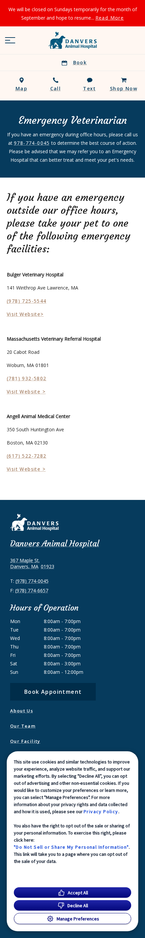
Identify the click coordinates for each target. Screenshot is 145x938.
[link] (72, 40)
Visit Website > (26, 391)
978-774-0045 (32, 143)
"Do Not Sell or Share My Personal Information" (71, 847)
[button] (10, 40)
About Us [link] (21, 711)
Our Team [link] (22, 726)
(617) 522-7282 (27, 456)
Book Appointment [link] (53, 691)
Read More (109, 18)
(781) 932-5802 (27, 378)
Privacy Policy (101, 811)
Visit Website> (25, 314)
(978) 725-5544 (27, 301)
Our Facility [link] (25, 741)
